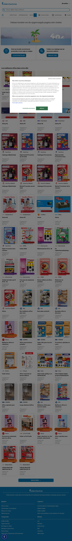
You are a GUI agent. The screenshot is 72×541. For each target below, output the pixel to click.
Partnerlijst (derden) (17, 102)
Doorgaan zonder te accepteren (54, 78)
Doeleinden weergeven (29, 108)
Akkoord (42, 108)
